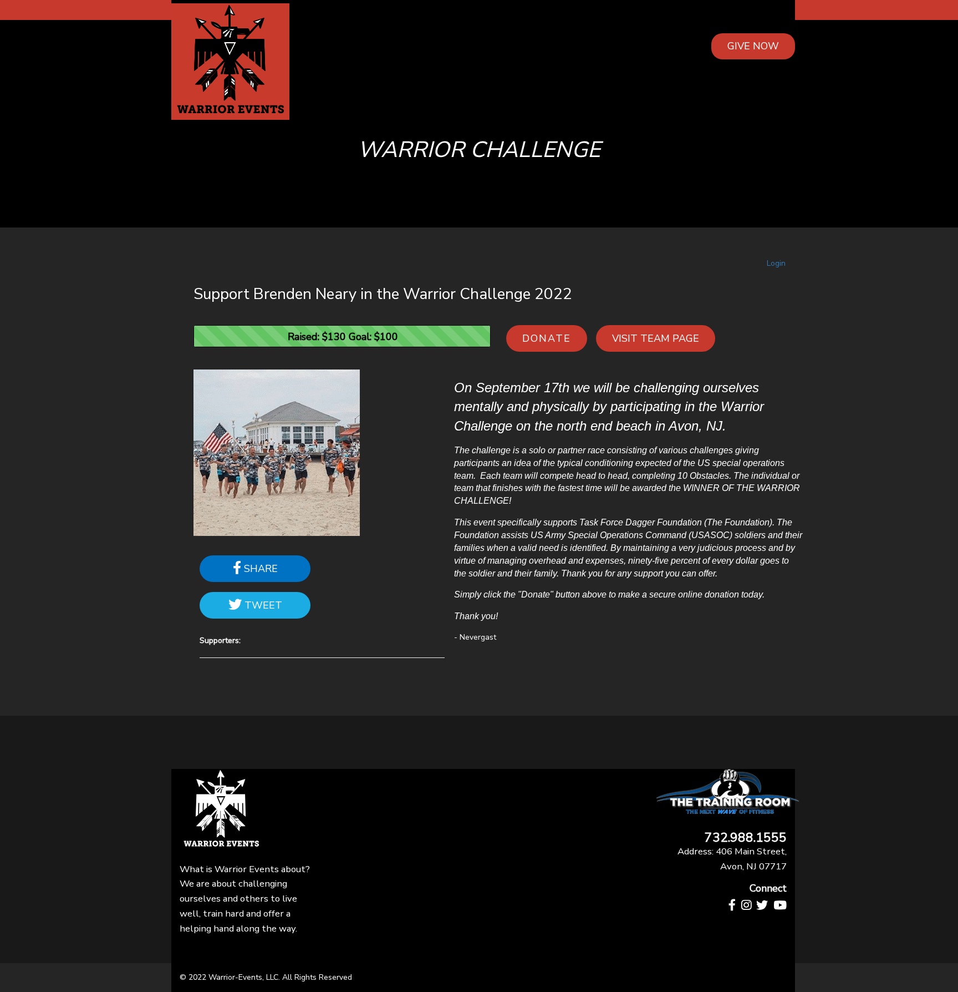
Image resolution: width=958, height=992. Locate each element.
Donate (546, 338)
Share (259, 568)
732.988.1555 (746, 838)
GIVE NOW (753, 46)
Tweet (262, 605)
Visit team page (655, 338)
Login (776, 263)
